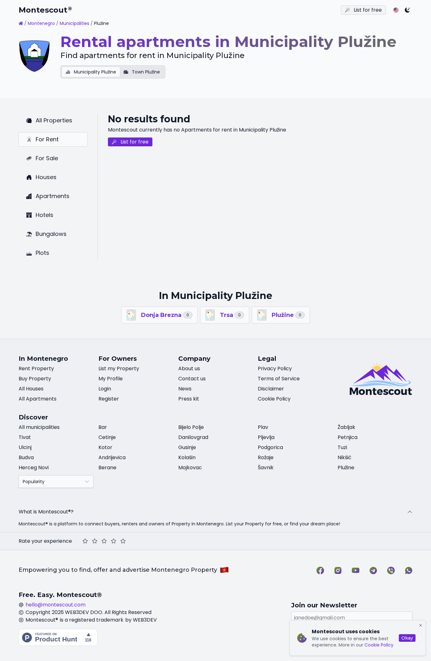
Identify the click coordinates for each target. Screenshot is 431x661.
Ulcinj (25, 447)
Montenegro (41, 23)
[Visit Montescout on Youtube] (355, 570)
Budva (26, 457)
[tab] (91, 72)
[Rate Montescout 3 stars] (104, 541)
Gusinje (187, 447)
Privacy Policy (275, 368)
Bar (102, 427)
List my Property (118, 368)
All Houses (31, 388)
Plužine (346, 467)
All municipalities (39, 427)
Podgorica (270, 447)
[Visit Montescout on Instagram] (338, 570)
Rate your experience (45, 541)
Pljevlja (266, 437)
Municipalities (74, 23)
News (185, 388)
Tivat (25, 437)
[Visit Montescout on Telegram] (373, 570)
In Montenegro (43, 358)
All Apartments (37, 398)
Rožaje (266, 457)
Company (194, 358)
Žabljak (346, 427)
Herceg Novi (34, 467)
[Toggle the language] (396, 10)
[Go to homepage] (21, 23)
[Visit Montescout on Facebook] (320, 570)
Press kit (188, 398)
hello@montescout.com (56, 604)
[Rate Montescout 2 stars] (95, 541)
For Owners (117, 358)
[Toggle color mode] (407, 10)
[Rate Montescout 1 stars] (85, 541)
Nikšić (344, 457)
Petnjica (347, 437)
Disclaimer (271, 388)
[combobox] (56, 481)
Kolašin (187, 457)
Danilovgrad (193, 437)
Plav (263, 427)
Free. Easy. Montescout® (60, 595)
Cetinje (107, 437)
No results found (149, 119)
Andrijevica (112, 457)
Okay (407, 638)
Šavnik (266, 467)
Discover (33, 417)
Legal (267, 358)
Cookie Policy (378, 645)
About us (189, 368)
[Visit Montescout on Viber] (391, 570)
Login (104, 388)
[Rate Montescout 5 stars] (123, 541)
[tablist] (113, 72)
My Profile (110, 378)
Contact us (192, 378)
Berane (107, 467)
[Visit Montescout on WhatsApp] (408, 570)
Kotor (105, 447)
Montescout (45, 10)
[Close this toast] (421, 625)
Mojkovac (190, 467)
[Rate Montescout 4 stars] (113, 541)
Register (108, 398)
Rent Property (36, 368)
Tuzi (342, 447)
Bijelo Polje (191, 427)
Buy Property (35, 378)
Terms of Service (279, 378)
